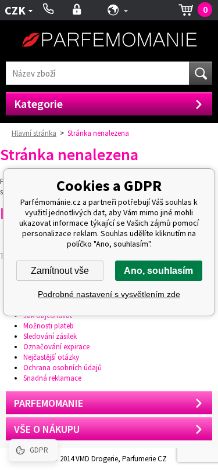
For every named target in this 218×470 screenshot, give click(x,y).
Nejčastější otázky (51, 357)
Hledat (200, 73)
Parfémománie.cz (109, 41)
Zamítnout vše (60, 271)
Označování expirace (56, 347)
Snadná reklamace (52, 378)
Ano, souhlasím (158, 271)
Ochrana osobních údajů (62, 368)
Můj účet (77, 10)
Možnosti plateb (48, 326)
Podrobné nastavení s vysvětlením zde (109, 294)
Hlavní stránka (34, 133)
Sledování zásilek (50, 336)
